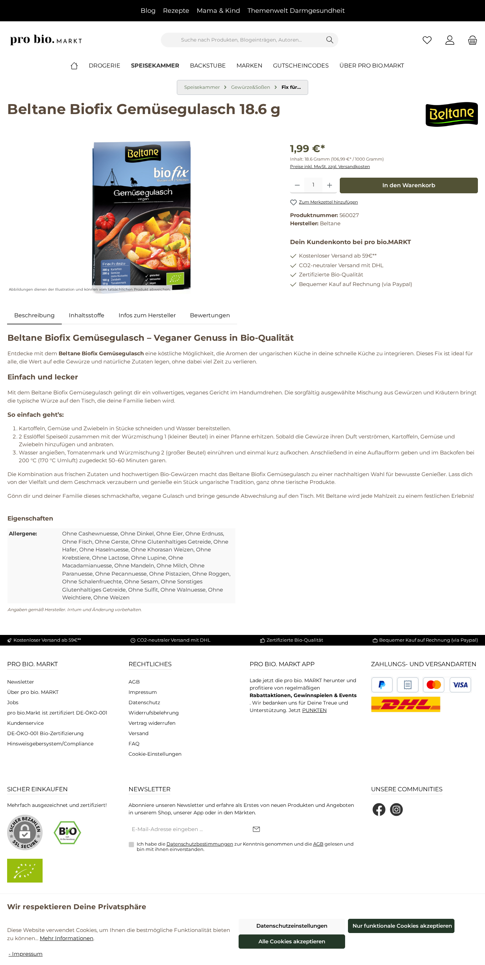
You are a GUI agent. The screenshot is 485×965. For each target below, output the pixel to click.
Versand (138, 733)
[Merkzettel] (427, 40)
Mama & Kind (218, 10)
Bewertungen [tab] (210, 315)
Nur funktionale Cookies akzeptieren (402, 925)
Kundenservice (25, 723)
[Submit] (256, 829)
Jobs (12, 702)
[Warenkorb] (470, 40)
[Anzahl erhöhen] (329, 185)
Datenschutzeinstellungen (291, 925)
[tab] (34, 315)
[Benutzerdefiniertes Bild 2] (408, 685)
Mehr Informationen (66, 938)
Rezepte (176, 10)
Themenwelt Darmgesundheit (296, 10)
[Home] (79, 66)
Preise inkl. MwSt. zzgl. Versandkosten (330, 166)
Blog (148, 10)
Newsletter (20, 682)
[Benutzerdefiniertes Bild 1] (382, 685)
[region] (141, 217)
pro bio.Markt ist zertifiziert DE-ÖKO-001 (57, 713)
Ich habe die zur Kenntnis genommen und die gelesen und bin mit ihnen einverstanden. (245, 846)
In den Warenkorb (408, 185)
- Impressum (26, 953)
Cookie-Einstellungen (155, 754)
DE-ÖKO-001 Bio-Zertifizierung (45, 733)
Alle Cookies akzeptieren (291, 941)
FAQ (134, 743)
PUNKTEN (314, 710)
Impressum (143, 692)
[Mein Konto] (449, 40)
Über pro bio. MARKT (33, 692)
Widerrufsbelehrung (154, 713)
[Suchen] (330, 40)
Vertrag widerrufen (152, 723)
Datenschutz (144, 702)
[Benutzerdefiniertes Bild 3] (447, 685)
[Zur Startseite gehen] (46, 40)
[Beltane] (452, 114)
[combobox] (241, 40)
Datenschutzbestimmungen (200, 844)
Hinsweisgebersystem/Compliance (50, 743)
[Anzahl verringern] (297, 185)
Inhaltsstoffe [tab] (86, 315)
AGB (134, 682)
